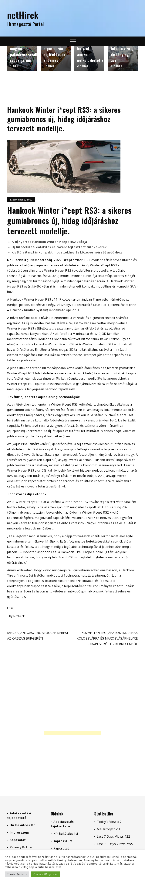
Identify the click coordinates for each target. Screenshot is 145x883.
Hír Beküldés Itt (22, 825)
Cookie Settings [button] (17, 874)
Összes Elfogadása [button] (45, 874)
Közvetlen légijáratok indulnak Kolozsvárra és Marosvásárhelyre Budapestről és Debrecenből (107, 638)
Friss (10, 607)
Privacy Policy (21, 847)
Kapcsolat (18, 840)
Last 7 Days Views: (111, 836)
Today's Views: (108, 822)
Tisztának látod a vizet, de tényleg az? (122, 51)
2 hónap (83, 65)
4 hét (14, 65)
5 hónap (116, 65)
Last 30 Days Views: (112, 844)
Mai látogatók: (108, 829)
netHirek (23, 15)
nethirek (19, 616)
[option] (22, 58)
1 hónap (49, 65)
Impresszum (19, 832)
